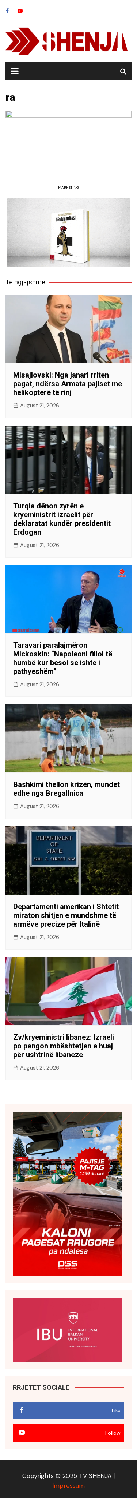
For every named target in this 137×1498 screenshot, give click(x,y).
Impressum (68, 1486)
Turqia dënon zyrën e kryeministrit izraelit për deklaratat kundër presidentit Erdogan (62, 519)
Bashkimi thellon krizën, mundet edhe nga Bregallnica (66, 789)
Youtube (20, 10)
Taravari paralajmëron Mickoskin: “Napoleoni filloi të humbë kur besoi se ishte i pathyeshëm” (62, 658)
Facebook (7, 10)
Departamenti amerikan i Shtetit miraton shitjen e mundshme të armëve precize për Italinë (66, 915)
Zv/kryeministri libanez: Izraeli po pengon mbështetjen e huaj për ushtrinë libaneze (63, 1046)
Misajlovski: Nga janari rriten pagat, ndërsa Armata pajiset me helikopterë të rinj (67, 384)
